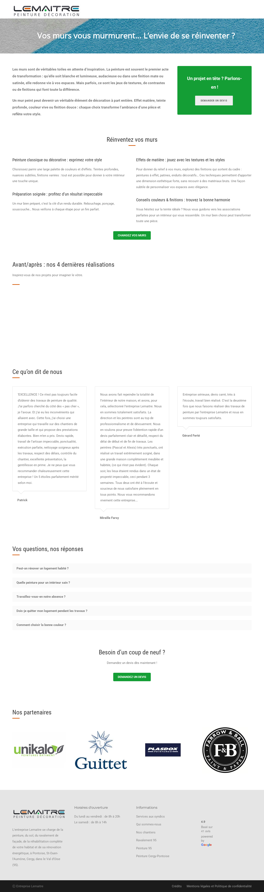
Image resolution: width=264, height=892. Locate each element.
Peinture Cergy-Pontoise (152, 856)
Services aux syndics (150, 816)
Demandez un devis (132, 677)
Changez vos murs (132, 235)
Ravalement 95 (146, 840)
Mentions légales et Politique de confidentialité (219, 886)
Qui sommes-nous (148, 824)
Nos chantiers (146, 832)
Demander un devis (214, 100)
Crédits (177, 886)
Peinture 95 (144, 848)
